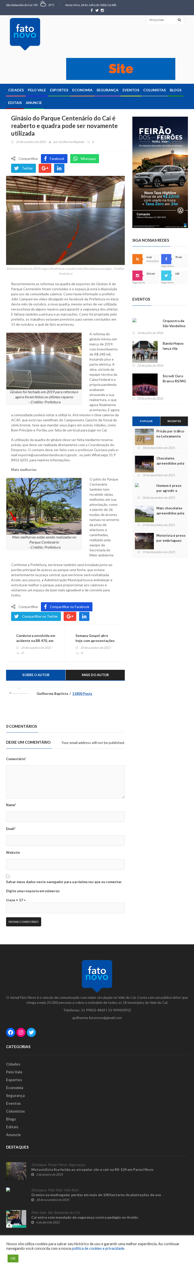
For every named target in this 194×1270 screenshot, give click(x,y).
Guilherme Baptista (71, 142)
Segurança (107, 90)
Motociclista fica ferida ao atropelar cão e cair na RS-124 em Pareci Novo (92, 1169)
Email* (11, 829)
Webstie (13, 852)
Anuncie (34, 102)
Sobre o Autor (36, 675)
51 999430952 (119, 1010)
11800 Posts (82, 694)
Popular (146, 421)
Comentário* (16, 759)
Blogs (175, 90)
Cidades (16, 90)
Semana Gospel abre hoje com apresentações (95, 638)
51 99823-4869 (93, 1010)
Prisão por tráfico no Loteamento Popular (170, 436)
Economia (82, 90)
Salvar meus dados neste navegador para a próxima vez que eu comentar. (64, 882)
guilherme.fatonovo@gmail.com (97, 1017)
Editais (15, 102)
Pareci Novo (57, 1165)
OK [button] (13, 1258)
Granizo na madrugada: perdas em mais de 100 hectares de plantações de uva (96, 1195)
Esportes (59, 90)
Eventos (131, 90)
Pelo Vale (37, 90)
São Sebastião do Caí (63, 1213)
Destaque (38, 1165)
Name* (11, 805)
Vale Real (71, 1190)
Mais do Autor (95, 675)
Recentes (174, 421)
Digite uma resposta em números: (33, 891)
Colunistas (154, 90)
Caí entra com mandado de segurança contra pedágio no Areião (84, 1217)
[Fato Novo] (25, 34)
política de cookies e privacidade (98, 1248)
